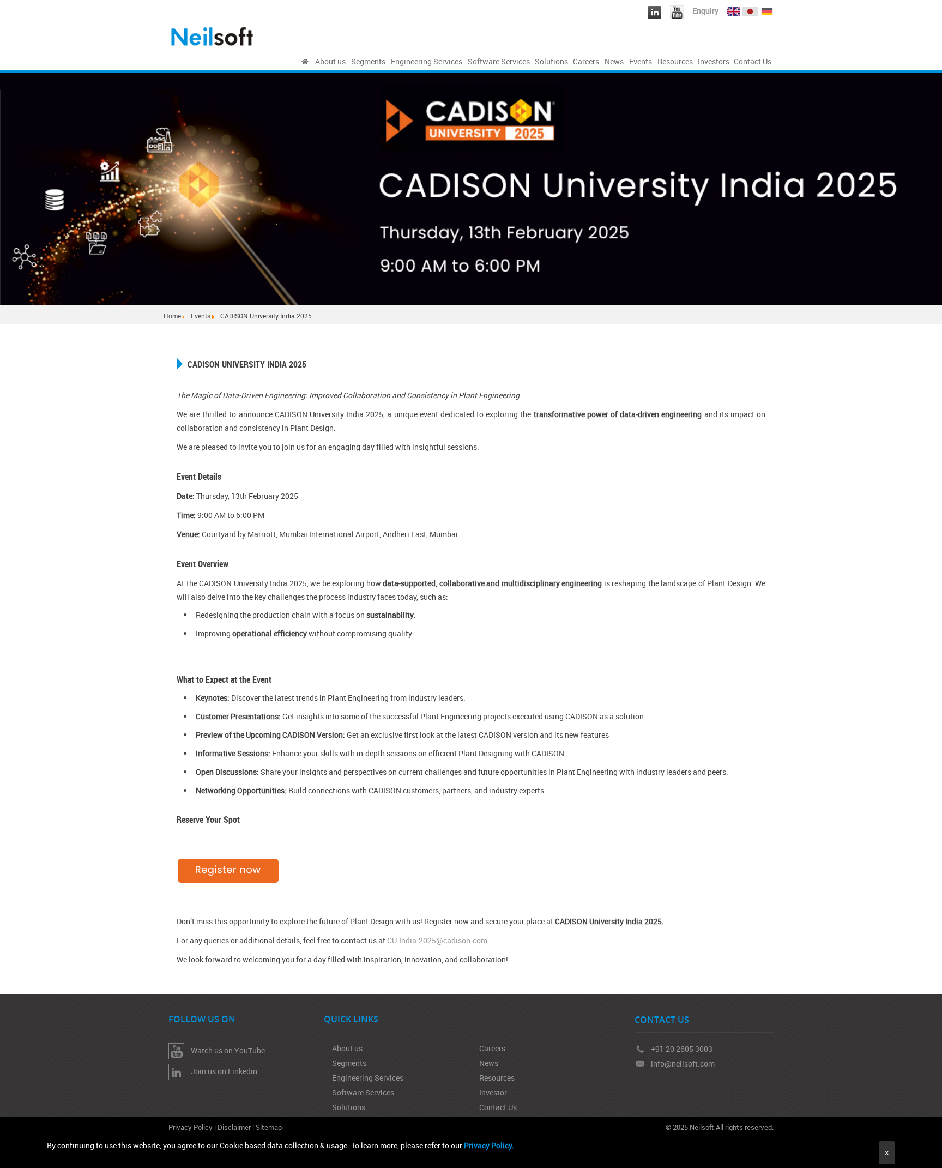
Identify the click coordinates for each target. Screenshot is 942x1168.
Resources (497, 1078)
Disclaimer (234, 1127)
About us (347, 1048)
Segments (349, 1063)
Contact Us (498, 1107)
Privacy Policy (190, 1127)
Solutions (348, 1107)
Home (172, 315)
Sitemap (269, 1127)
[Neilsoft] (305, 61)
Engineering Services (367, 1078)
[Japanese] (750, 9)
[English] (733, 9)
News (488, 1063)
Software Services (363, 1092)
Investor (493, 1092)
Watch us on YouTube (224, 1050)
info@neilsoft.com (683, 1063)
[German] (767, 9)
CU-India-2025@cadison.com (437, 940)
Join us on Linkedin (220, 1071)
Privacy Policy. (489, 1145)
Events (200, 315)
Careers (492, 1048)
